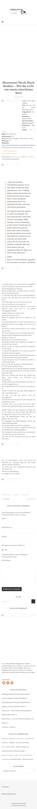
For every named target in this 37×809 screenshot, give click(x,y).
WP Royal (23, 805)
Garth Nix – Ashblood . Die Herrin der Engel (15, 743)
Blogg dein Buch (16, 157)
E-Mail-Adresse (7, 527)
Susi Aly (6, 499)
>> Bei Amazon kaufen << (10, 153)
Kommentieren (6, 560)
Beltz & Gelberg (29, 157)
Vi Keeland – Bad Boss (8, 727)
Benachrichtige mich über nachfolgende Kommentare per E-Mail (14, 556)
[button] (3, 682)
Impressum (5, 787)
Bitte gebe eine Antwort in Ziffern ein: (13, 545)
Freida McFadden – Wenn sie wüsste (22, 759)
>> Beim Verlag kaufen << (10, 151)
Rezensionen (25, 494)
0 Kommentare (31, 499)
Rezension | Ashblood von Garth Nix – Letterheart (17, 738)
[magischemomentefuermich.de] (18, 11)
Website (4, 536)
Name (4, 518)
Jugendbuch (16, 494)
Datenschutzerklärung (8, 794)
